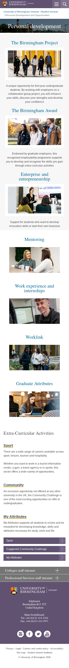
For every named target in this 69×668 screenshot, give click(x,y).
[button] (56, 4)
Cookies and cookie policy (35, 648)
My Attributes (14, 557)
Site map (21, 652)
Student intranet (49, 11)
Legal (18, 648)
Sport (9, 540)
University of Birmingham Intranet (21, 11)
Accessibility (56, 648)
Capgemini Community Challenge (26, 549)
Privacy (9, 648)
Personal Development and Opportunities (27, 15)
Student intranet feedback (39, 652)
